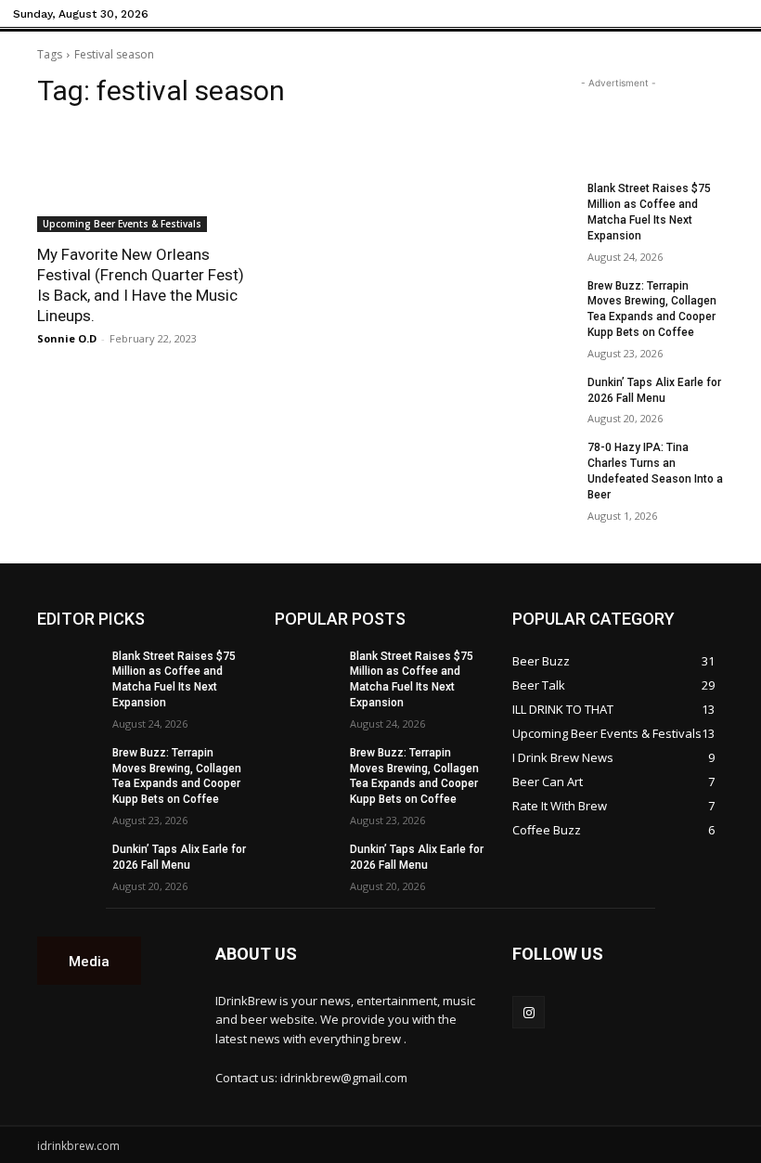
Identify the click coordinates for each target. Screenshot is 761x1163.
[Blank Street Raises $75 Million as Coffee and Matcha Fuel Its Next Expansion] (543, 203)
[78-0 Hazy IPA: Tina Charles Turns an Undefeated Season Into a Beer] (543, 462)
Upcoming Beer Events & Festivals (122, 223)
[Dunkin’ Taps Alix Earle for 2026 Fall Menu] (543, 397)
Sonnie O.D (67, 338)
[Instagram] (528, 1012)
